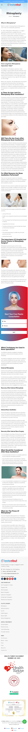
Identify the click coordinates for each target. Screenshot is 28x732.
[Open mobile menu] (1, 4)
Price (2, 643)
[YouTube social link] (10, 579)
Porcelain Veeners (5, 631)
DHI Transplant (4, 590)
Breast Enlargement (5, 618)
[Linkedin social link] (15, 579)
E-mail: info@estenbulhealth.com (11, 573)
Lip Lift (2, 610)
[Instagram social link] (7, 579)
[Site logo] (14, 4)
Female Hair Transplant (6, 597)
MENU (2, 635)
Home (10, 16)
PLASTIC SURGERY (5, 603)
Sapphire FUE (4, 587)
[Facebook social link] (2, 579)
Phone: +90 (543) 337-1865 (9, 571)
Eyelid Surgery (4, 613)
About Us (3, 647)
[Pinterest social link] (12, 579)
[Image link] (9, 560)
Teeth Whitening (5, 629)
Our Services (4, 638)
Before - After (4, 640)
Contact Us (4, 650)
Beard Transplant (5, 592)
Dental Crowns (4, 626)
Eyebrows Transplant (6, 594)
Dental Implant (4, 624)
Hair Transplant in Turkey (7, 585)
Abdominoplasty (5, 608)
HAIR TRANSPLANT (5, 582)
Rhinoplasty (4, 606)
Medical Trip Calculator (6, 599)
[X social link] (5, 579)
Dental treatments (6, 622)
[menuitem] (7, 728)
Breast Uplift (4, 615)
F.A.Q (2, 645)
